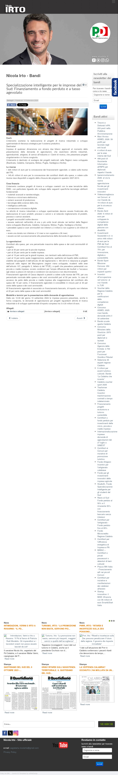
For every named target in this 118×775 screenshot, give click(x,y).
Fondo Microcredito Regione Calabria (104, 533)
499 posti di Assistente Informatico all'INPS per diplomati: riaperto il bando (104, 165)
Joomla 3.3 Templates (19, 773)
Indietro (14, 318)
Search (106, 724)
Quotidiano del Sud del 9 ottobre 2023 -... (18, 668)
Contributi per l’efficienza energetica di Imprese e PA (103, 543)
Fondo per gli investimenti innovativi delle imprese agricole (104, 477)
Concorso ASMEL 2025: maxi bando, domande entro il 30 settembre (104, 313)
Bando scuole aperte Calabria (104, 322)
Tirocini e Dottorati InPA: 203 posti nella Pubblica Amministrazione (104, 128)
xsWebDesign (33, 773)
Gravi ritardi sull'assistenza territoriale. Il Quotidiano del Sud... (58, 669)
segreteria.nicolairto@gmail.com (24, 747)
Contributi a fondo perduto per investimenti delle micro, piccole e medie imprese (105, 423)
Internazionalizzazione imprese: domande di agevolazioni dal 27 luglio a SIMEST (107, 438)
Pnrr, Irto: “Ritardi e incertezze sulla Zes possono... (87, 628)
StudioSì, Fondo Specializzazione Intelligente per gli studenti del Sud (104, 489)
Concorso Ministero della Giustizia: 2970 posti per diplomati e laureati (104, 333)
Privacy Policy (10, 751)
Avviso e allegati (17, 311)
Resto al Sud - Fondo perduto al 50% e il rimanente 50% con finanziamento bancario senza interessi (104, 507)
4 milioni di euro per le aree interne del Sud (104, 153)
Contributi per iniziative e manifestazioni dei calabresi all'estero (103, 583)
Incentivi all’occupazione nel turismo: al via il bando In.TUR (104, 280)
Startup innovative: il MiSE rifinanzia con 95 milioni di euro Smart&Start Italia (105, 598)
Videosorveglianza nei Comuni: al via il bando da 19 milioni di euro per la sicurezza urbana (105, 201)
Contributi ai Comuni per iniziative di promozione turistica (102, 453)
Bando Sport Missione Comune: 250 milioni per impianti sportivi (104, 266)
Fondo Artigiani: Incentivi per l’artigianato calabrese (104, 466)
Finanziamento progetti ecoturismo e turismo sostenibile (103, 409)
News (39, 622)
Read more (5, 658)
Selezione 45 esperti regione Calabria (103, 362)
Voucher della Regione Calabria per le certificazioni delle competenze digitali (104, 296)
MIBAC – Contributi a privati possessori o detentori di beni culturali (104, 557)
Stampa (7, 664)
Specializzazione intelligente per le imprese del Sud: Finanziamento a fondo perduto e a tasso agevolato (43, 89)
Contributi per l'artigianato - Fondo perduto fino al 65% (103, 523)
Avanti (80, 318)
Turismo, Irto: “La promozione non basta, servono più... (54, 627)
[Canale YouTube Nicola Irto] (60, 744)
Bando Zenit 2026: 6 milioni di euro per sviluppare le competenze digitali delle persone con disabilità (104, 220)
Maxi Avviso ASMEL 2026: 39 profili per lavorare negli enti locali (105, 142)
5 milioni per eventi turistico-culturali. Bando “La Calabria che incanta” (104, 374)
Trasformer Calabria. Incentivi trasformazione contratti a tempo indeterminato (104, 394)
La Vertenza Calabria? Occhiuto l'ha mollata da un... (96, 668)
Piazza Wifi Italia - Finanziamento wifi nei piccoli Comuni (104, 570)
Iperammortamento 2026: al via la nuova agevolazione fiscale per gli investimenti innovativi (105, 183)
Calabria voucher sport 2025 (104, 383)
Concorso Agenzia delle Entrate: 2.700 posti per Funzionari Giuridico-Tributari (105, 350)
